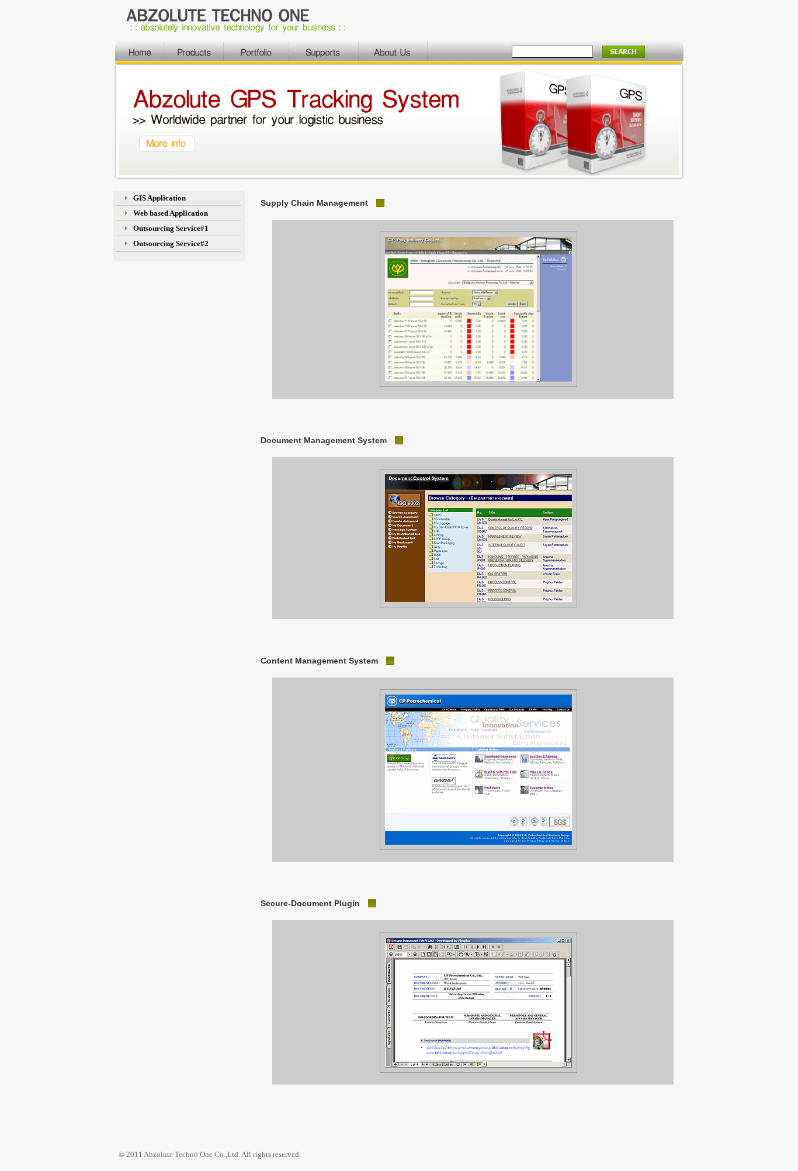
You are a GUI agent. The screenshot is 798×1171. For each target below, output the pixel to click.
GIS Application (159, 198)
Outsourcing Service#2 (171, 243)
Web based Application (170, 213)
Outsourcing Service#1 (171, 228)
